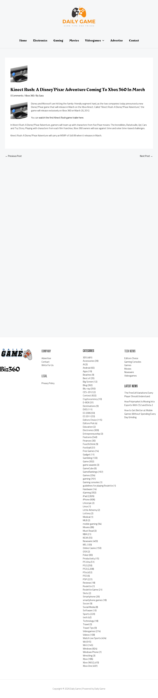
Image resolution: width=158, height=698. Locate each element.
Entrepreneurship (91, 433)
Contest (87, 395)
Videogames (89, 631)
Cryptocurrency (90, 399)
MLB (85, 520)
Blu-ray (86, 388)
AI (84, 364)
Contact (46, 362)
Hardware (87, 489)
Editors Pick (88, 423)
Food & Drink (89, 444)
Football (87, 447)
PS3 (85, 569)
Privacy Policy (48, 383)
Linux (85, 506)
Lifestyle (87, 503)
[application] (102, 40)
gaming (86, 478)
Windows (87, 648)
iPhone (86, 499)
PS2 (85, 565)
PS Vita (86, 562)
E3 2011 (87, 416)
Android (86, 368)
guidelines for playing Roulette (98, 485)
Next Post (146, 156)
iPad (85, 496)
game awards (89, 465)
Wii (84, 641)
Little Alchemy (90, 510)
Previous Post (13, 156)
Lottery (86, 513)
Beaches (87, 374)
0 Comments (16, 95)
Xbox (85, 659)
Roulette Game (90, 589)
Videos (86, 635)
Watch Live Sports (92, 638)
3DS (85, 357)
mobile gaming (90, 524)
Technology (88, 621)
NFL (84, 544)
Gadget (86, 454)
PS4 (85, 572)
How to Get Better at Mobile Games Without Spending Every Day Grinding (140, 413)
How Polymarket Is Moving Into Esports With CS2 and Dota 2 (139, 403)
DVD (85, 409)
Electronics (88, 430)
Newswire (87, 541)
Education (88, 427)
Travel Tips (88, 628)
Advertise (46, 358)
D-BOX (86, 402)
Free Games (89, 451)
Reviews (87, 582)
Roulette (87, 586)
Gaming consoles (91, 482)
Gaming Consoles (132, 362)
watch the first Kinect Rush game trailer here (61, 117)
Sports (86, 614)
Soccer (86, 603)
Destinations (89, 406)
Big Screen (88, 381)
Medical (86, 517)
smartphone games (92, 600)
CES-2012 (88, 392)
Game (86, 461)
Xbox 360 (29, 95)
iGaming (87, 492)
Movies (86, 527)
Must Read (88, 531)
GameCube (88, 468)
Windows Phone (91, 652)
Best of (86, 378)
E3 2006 (87, 413)
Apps (85, 371)
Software (87, 610)
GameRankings (90, 472)
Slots (85, 593)
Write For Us (48, 365)
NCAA (85, 537)
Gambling (87, 458)
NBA (85, 534)
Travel (86, 624)
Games (86, 475)
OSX (85, 551)
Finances (87, 440)
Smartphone (89, 596)
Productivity (89, 558)
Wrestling (87, 655)
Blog (85, 385)
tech (85, 617)
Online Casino (89, 548)
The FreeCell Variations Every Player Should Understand (138, 395)
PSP (85, 579)
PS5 (85, 576)
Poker (86, 555)
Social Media (89, 607)
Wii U (85, 645)
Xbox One (87, 666)
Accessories (88, 361)
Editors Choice (90, 420)
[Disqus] (79, 201)
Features (87, 437)
